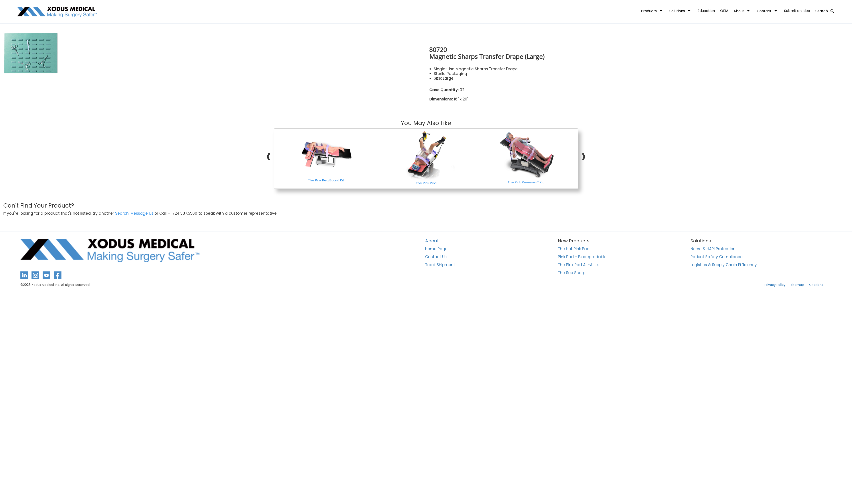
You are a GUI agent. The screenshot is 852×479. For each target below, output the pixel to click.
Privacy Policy (775, 285)
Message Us (141, 213)
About (742, 10)
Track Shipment (440, 265)
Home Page (436, 249)
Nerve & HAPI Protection (713, 249)
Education (706, 10)
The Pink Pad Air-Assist (579, 265)
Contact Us (436, 257)
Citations (816, 285)
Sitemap (797, 285)
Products (652, 10)
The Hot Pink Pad (574, 249)
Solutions (680, 10)
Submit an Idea (797, 10)
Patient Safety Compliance (716, 257)
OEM (724, 10)
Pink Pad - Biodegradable (582, 257)
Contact (768, 10)
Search (825, 11)
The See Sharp (571, 273)
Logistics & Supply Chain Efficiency (723, 265)
